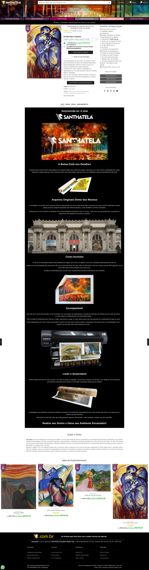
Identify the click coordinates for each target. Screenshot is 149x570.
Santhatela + (86, 8)
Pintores (62, 8)
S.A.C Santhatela (56, 558)
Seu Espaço (97, 8)
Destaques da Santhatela (34, 552)
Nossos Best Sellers (33, 555)
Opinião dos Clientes (136, 19)
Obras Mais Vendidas (12, 19)
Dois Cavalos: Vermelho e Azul (56, 510)
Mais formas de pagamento (74, 48)
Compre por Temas (73, 8)
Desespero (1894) (19, 513)
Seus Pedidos (55, 555)
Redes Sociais (80, 558)
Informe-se (103, 555)
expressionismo (84, 91)
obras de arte (81, 93)
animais (70, 91)
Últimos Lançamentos (33, 558)
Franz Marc (71, 89)
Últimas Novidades (37, 19)
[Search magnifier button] (109, 2)
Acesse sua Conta (56, 552)
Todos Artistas (62, 19)
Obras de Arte (51, 8)
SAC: (38, 565)
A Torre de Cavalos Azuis (130, 523)
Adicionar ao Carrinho (81, 52)
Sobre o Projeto (104, 552)
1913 (72, 95)
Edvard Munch (18, 511)
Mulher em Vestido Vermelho (93, 495)
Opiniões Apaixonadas (82, 555)
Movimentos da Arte (87, 19)
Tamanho (77, 36)
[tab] (62, 104)
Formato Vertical (68, 93)
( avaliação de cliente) (76, 30)
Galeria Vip (111, 19)
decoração (76, 91)
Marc (75, 93)
